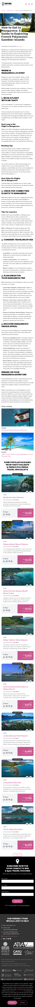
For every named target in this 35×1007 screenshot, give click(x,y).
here (15, 173)
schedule (27, 289)
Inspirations (10, 10)
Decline (22, 1002)
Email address (5, 891)
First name (4, 878)
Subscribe (17, 901)
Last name (4, 885)
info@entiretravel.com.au (10, 936)
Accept (12, 1002)
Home (3, 10)
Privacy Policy (19, 991)
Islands (20, 46)
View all (17, 854)
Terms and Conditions (24, 905)
